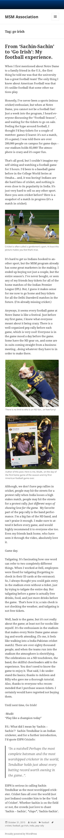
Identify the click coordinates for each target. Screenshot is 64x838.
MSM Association (21, 16)
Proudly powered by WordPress (21, 833)
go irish (24, 825)
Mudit (33, 822)
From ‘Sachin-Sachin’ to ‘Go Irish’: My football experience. (29, 51)
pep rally (39, 825)
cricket (8, 825)
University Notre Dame (32, 4)
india (32, 825)
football (45, 822)
